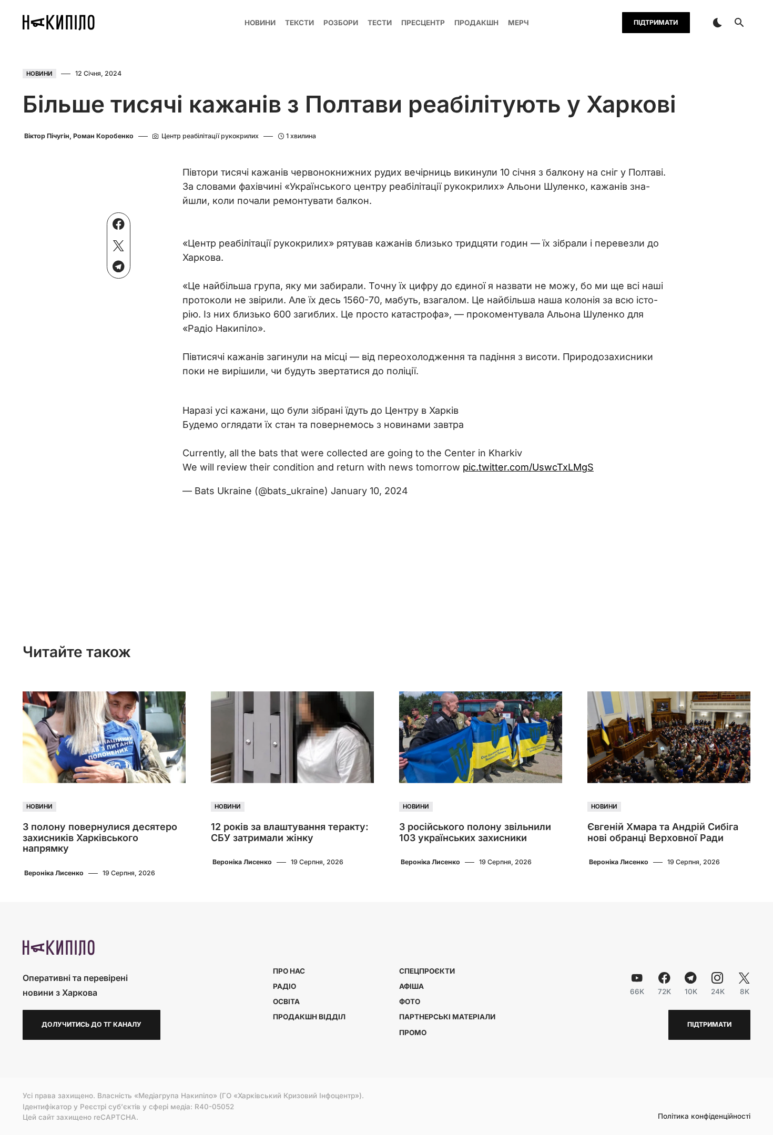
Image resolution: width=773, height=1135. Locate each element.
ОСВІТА (286, 1001)
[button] (717, 22)
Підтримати (656, 22)
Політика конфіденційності (704, 1116)
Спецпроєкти (427, 971)
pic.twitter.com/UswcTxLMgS (528, 467)
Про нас (289, 971)
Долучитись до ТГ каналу (91, 1024)
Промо (412, 1032)
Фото (409, 1001)
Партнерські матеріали (447, 1017)
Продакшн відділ (309, 1017)
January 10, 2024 (369, 490)
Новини (39, 73)
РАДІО (284, 986)
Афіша (411, 986)
